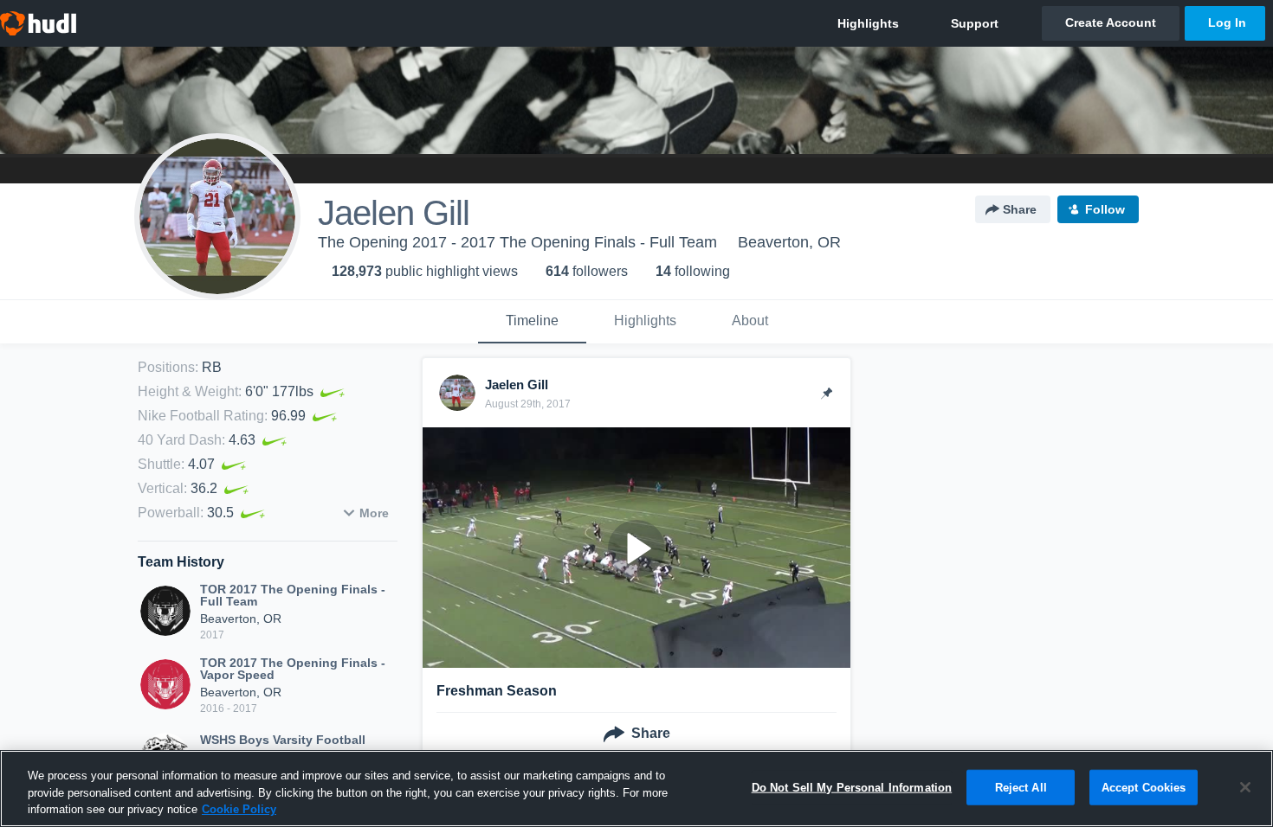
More (374, 513)
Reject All (1021, 786)
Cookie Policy (239, 809)
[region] (636, 788)
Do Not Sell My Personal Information (852, 786)
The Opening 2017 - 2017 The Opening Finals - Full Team (517, 242)
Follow (1105, 209)
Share (1020, 209)
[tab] (532, 321)
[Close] (1245, 787)
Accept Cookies (1144, 786)
